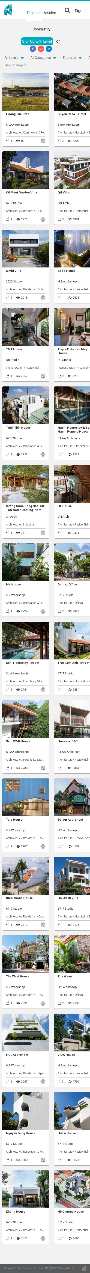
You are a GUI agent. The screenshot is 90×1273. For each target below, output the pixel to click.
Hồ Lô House (67, 1133)
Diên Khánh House (19, 898)
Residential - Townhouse (37, 838)
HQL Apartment (17, 1054)
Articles (50, 13)
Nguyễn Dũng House (20, 1133)
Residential (32, 367)
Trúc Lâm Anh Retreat (73, 663)
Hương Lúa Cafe (17, 114)
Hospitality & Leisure (35, 681)
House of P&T (68, 741)
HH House (13, 584)
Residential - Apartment (37, 1073)
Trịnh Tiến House (18, 427)
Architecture (13, 132)
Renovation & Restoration (38, 446)
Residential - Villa (33, 289)
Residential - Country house (39, 211)
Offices (79, 603)
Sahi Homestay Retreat (22, 663)
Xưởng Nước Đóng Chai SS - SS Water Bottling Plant (25, 508)
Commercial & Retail (35, 132)
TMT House (14, 349)
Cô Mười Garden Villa (21, 192)
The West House (17, 976)
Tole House (14, 819)
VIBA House (66, 1054)
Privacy (27, 1268)
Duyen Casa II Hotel (72, 114)
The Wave (65, 976)
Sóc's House (66, 271)
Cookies (38, 1268)
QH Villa (63, 192)
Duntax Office (67, 584)
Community (42, 29)
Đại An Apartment (70, 819)
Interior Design (14, 367)
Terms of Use (12, 1268)
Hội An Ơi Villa (68, 898)
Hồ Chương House (71, 1211)
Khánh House (15, 1211)
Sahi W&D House (18, 741)
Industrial (29, 524)
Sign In (81, 10)
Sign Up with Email (37, 41)
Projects (34, 13)
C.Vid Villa (13, 271)
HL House (65, 506)
